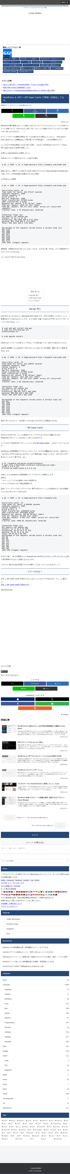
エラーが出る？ (35, 300)
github (37, 880)
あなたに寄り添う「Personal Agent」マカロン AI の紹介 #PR (25, 85)
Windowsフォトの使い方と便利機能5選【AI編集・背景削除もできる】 (29, 961)
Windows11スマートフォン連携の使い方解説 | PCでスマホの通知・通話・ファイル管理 (35, 957)
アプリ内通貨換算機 (57, 68)
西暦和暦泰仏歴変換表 (10, 71)
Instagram (10, 880)
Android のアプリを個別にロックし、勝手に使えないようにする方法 (28, 952)
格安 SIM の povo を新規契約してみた (17, 87)
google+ (26, 880)
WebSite (5, 671)
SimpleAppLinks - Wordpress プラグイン (52, 58)
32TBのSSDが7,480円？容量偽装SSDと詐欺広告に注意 (23, 966)
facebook (18, 880)
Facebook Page (12, 924)
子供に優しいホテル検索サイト (30, 58)
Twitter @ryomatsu (13, 919)
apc (4, 675)
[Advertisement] (35, 31)
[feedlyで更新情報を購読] (52, 703)
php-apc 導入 (34, 295)
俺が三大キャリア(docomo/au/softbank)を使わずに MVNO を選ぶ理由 (29, 90)
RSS (8, 934)
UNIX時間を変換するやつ (25, 71)
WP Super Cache (35, 298)
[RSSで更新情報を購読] (35, 708)
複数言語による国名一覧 (42, 68)
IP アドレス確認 (26, 62)
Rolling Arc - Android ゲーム (11, 62)
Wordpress (15, 675)
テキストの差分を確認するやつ (12, 65)
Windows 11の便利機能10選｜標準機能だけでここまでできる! (25, 947)
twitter (3, 880)
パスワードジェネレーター (31, 65)
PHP (9, 675)
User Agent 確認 (37, 62)
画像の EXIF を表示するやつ (12, 68)
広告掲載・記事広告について (11, 903)
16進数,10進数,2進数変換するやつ (50, 65)
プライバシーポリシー (9, 906)
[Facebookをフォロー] (18, 703)
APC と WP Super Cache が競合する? (15, 585)
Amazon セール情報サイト (11, 58)
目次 (32, 291)
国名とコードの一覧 (27, 68)
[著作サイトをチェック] (18, 699)
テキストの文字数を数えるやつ (53, 62)
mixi (32, 880)
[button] (46, 116)
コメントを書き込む (35, 842)
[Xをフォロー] (52, 699)
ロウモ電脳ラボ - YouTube (10, 886)
